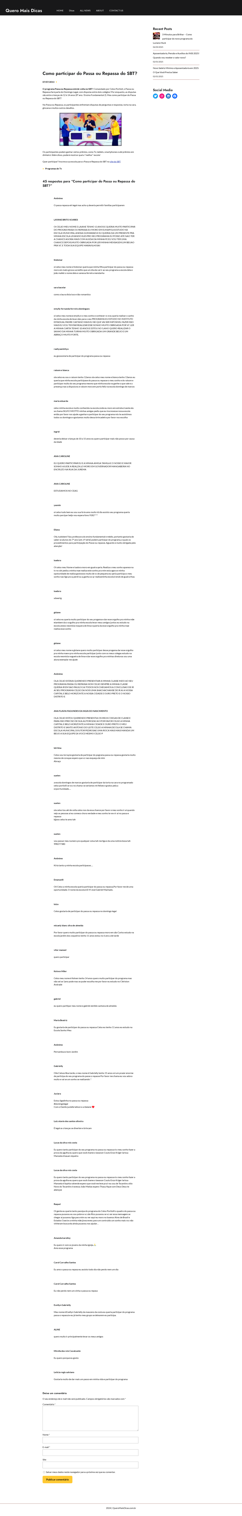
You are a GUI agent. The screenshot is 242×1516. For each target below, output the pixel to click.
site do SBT (115, 161)
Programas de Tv (53, 168)
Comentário (49, 1404)
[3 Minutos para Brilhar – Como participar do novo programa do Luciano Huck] (156, 36)
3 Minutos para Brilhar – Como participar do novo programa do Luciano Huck (173, 38)
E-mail (46, 1447)
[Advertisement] (90, 47)
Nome (46, 1434)
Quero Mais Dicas (24, 10)
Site (44, 1459)
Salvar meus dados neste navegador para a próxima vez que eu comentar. (80, 1472)
